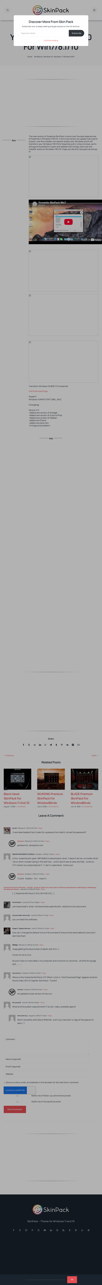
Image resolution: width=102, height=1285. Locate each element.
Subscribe (76, 33)
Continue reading (51, 40)
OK (72, 1279)
